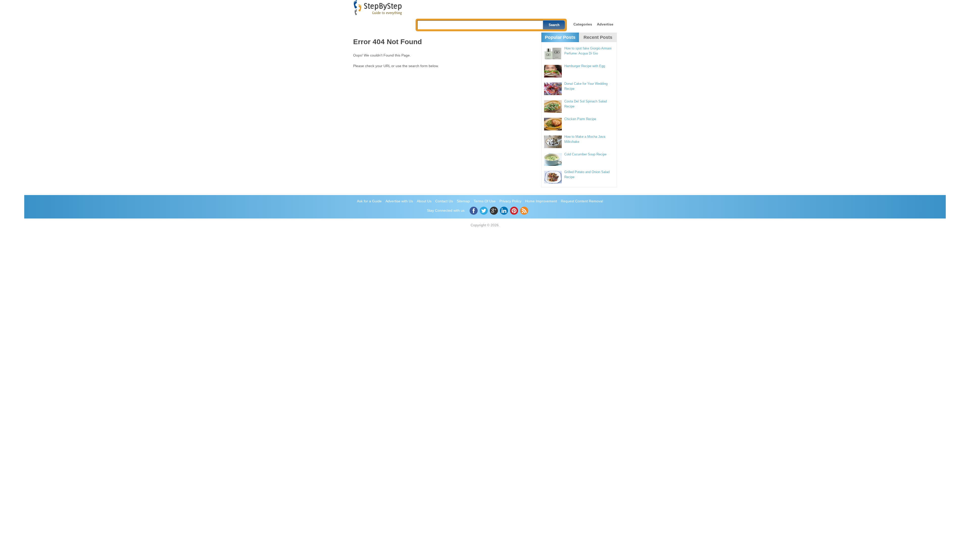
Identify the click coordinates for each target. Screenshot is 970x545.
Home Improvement (541, 201)
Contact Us (444, 201)
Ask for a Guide (369, 201)
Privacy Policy (510, 201)
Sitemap (463, 201)
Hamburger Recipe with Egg (584, 66)
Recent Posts (598, 37)
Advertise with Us (399, 201)
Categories (582, 24)
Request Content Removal (582, 201)
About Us (424, 201)
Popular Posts (560, 37)
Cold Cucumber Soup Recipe (585, 154)
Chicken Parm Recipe (580, 119)
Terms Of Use (485, 201)
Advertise (605, 24)
